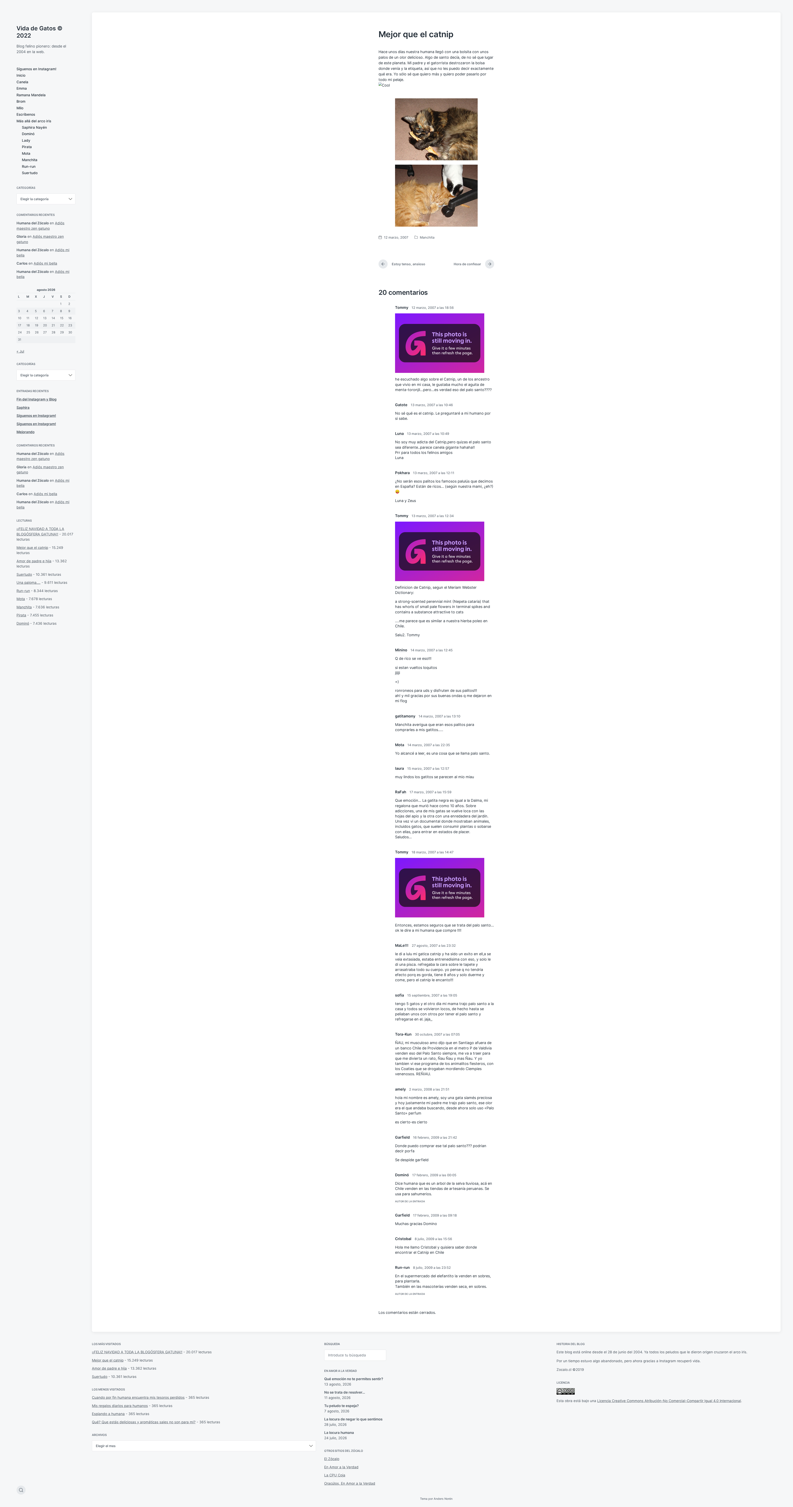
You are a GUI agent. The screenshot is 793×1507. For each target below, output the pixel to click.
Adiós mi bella (45, 263)
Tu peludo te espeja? (341, 1406)
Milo (20, 108)
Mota (26, 153)
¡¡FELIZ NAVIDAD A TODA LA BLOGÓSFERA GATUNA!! (137, 1352)
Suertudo (30, 173)
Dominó (28, 134)
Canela (22, 82)
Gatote (401, 405)
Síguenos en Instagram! (36, 69)
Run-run (29, 166)
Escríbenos (26, 114)
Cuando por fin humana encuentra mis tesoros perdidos (138, 1397)
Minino (401, 650)
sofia (399, 995)
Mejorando (25, 432)
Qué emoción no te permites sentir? (353, 1379)
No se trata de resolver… (344, 1392)
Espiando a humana (108, 1414)
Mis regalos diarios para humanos (120, 1406)
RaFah (400, 792)
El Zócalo (331, 1459)
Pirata (27, 147)
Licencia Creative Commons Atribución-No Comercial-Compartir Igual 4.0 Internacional (669, 1401)
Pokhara (402, 473)
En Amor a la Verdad (340, 1371)
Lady (26, 140)
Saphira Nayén (34, 127)
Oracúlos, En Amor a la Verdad (349, 1483)
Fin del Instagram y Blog (37, 399)
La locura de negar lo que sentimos (353, 1419)
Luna (399, 433)
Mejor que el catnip (32, 548)
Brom (21, 101)
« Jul (20, 351)
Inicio (21, 75)
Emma (22, 88)
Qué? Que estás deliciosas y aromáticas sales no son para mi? (144, 1422)
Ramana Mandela (31, 95)
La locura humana (339, 1433)
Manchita (29, 160)
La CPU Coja (334, 1475)
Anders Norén (443, 1498)
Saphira (23, 408)
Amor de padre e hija (34, 561)
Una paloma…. (28, 582)
